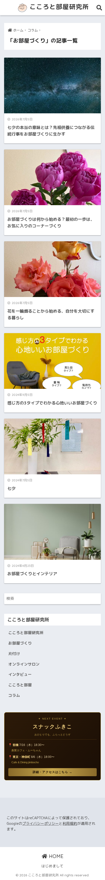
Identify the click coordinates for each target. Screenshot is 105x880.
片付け (14, 653)
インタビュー (20, 674)
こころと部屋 (20, 685)
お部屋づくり (20, 643)
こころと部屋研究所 (58, 7)
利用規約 (70, 823)
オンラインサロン (24, 664)
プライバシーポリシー (40, 823)
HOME (55, 856)
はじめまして (52, 866)
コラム (14, 695)
